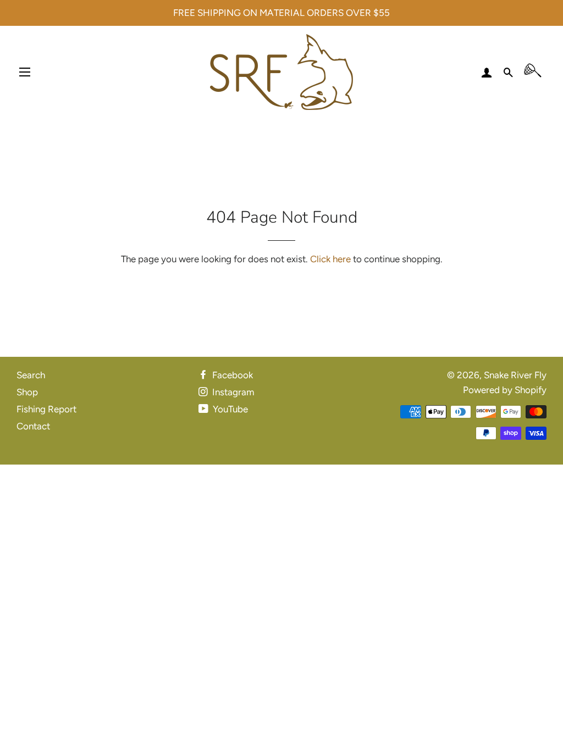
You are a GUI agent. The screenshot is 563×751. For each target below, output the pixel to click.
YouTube (229, 409)
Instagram (232, 391)
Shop (27, 391)
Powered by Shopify (505, 389)
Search (30, 374)
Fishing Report (46, 409)
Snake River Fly (515, 374)
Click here (330, 258)
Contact (33, 426)
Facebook (231, 374)
